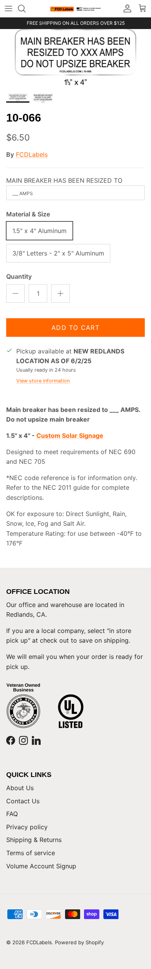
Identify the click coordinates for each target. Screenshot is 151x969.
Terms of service (30, 853)
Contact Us (22, 801)
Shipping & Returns (34, 840)
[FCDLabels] (75, 9)
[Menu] (8, 8)
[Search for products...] (25, 8)
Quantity (19, 276)
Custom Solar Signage (69, 435)
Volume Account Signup (41, 866)
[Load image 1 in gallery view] (75, 59)
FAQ (12, 814)
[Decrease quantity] (15, 293)
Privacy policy (27, 827)
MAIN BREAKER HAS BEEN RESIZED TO (64, 180)
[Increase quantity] (60, 293)
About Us (20, 788)
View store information (43, 381)
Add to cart (75, 327)
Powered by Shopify (79, 942)
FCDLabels (32, 154)
